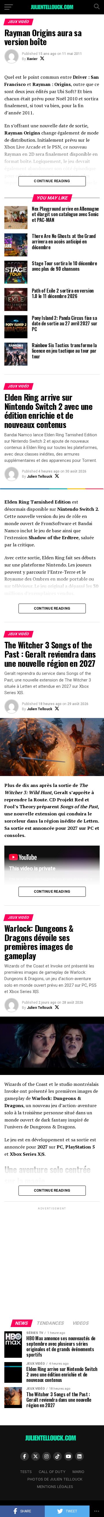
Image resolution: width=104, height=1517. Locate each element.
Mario (78, 1472)
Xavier (32, 59)
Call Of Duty (52, 1472)
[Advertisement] (52, 1263)
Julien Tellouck (39, 477)
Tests (26, 1472)
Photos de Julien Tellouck (54, 1479)
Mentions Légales (55, 1487)
